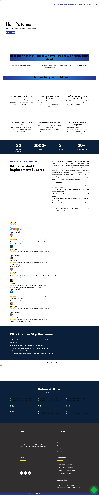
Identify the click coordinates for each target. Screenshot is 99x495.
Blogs (80, 4)
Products (72, 4)
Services (63, 4)
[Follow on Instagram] (25, 473)
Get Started (10, 36)
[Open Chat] (94, 490)
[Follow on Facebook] (21, 473)
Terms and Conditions (25, 466)
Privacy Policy (23, 463)
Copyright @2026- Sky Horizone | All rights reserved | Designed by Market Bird (49, 493)
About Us (87, 4)
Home (56, 4)
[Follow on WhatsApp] (29, 473)
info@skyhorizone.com (65, 473)
